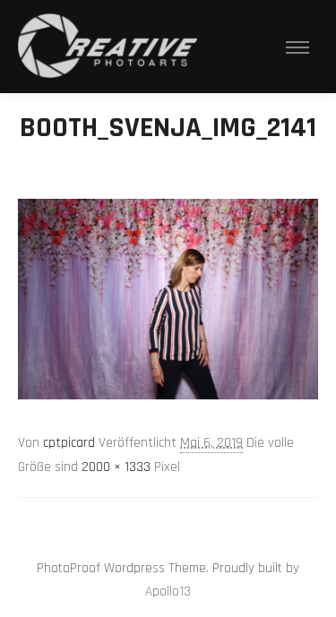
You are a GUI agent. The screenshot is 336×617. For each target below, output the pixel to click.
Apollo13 (168, 591)
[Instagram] (155, 523)
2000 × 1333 (116, 467)
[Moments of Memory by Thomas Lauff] (107, 46)
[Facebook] (182, 523)
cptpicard (69, 442)
